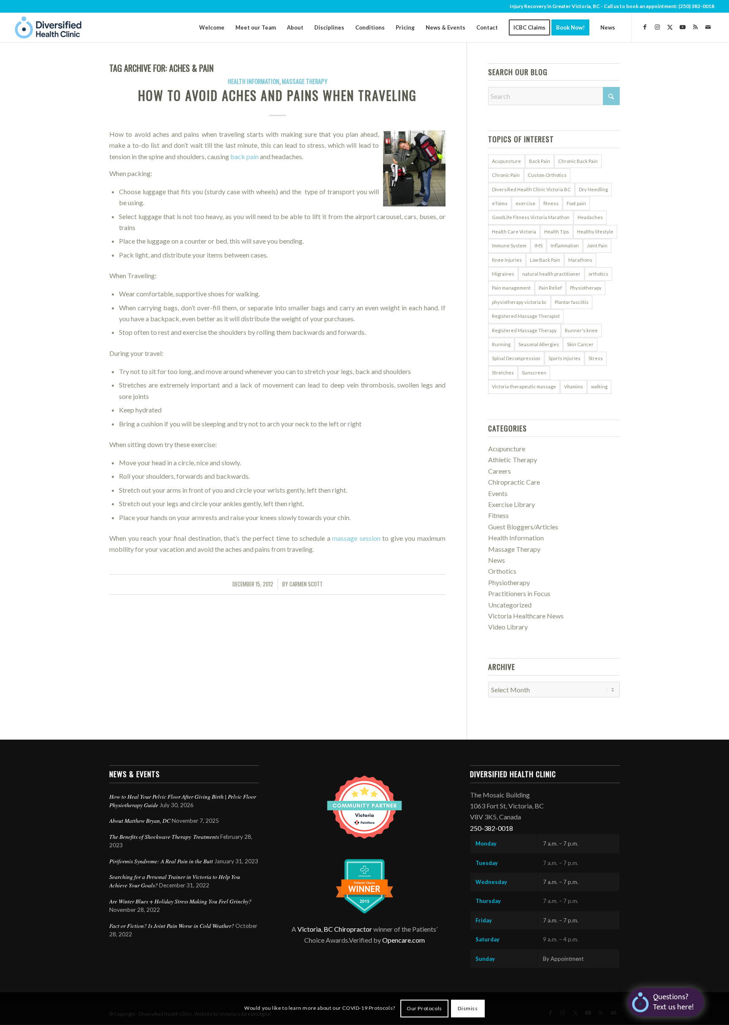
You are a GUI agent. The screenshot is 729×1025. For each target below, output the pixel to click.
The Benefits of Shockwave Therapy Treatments (164, 836)
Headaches (590, 217)
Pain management (511, 287)
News (496, 560)
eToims (500, 203)
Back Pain (539, 161)
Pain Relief (550, 287)
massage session (356, 538)
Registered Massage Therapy (524, 330)
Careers (499, 471)
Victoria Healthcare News (526, 616)
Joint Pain (597, 245)
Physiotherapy (586, 287)
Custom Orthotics (547, 175)
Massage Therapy (304, 81)
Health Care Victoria (514, 231)
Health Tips (556, 231)
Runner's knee (581, 330)
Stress (596, 358)
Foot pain (576, 203)
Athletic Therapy (512, 460)
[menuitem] (212, 27)
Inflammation (565, 245)
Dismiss (468, 1008)
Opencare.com (403, 940)
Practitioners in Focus (519, 593)
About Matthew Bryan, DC (139, 820)
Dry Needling (593, 189)
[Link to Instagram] (657, 27)
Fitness (498, 515)
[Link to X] (670, 27)
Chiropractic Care (514, 482)
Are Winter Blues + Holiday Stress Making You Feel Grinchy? (181, 901)
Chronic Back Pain (578, 161)
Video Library (508, 627)
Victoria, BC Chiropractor (334, 929)
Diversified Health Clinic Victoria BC (531, 189)
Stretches (503, 372)
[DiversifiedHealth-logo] (48, 27)
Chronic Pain (506, 175)
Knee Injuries (507, 260)
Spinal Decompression (516, 358)
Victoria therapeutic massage (524, 386)
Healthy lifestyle (595, 231)
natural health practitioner (551, 274)
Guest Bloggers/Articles (523, 527)
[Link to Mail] (708, 27)
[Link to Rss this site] (695, 27)
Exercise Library (511, 504)
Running (501, 344)
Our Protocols (424, 1008)
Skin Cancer (580, 344)
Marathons (580, 260)
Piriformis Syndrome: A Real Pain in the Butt (161, 861)
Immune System (509, 245)
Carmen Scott (306, 584)
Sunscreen (534, 372)
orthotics (598, 274)
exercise (525, 203)
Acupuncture (506, 161)
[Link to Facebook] (644, 27)
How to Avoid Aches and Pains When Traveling (277, 95)
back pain (244, 156)
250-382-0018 (491, 828)
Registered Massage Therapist (526, 316)
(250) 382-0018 (696, 6)
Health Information (253, 81)
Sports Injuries (564, 358)
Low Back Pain (545, 260)
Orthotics (502, 571)
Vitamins (573, 386)
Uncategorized (510, 605)
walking (599, 386)
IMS (539, 245)
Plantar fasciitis (572, 302)
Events (498, 493)
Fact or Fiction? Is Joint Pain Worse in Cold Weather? (171, 926)
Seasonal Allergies (538, 344)
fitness (551, 203)
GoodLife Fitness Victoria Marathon (531, 217)
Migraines (503, 274)
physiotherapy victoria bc (519, 302)
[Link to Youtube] (682, 27)
